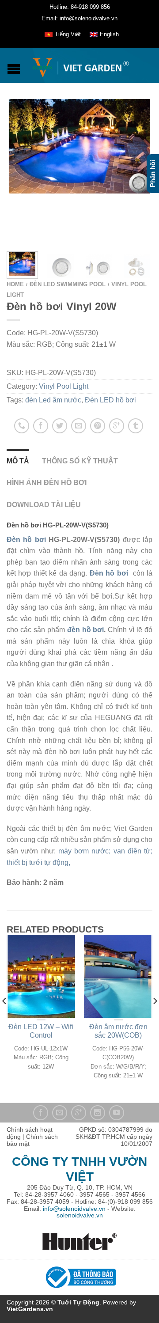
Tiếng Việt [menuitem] (68, 34)
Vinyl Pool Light (63, 386)
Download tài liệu (44, 504)
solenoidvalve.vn (80, 1215)
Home (15, 284)
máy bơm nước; (86, 851)
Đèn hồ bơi (26, 539)
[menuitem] (62, 34)
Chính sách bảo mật (32, 1140)
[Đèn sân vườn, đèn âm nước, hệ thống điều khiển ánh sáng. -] (80, 65)
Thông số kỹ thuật (80, 461)
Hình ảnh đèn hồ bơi (47, 482)
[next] (150, 264)
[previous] (4, 1019)
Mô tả (18, 461)
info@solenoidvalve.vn (74, 1208)
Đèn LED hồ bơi (110, 400)
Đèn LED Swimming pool (68, 284)
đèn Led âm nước (53, 400)
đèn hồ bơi (85, 629)
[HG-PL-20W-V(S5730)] (60, 264)
